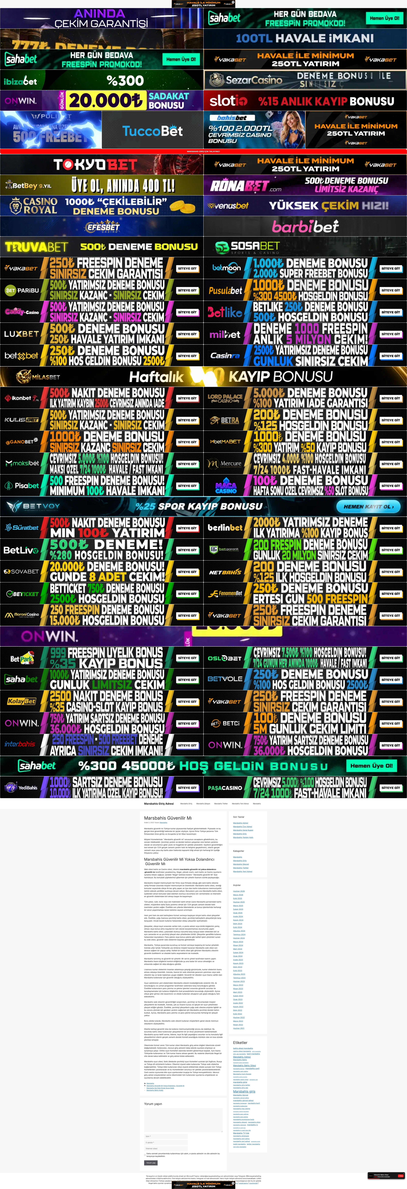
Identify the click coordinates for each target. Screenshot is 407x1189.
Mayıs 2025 (238, 906)
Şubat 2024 (238, 952)
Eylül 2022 (237, 1014)
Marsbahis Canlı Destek (242, 1074)
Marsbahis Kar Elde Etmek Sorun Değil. (160, 1088)
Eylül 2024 (237, 927)
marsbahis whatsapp (241, 1136)
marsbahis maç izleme (241, 1109)
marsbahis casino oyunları (240, 1077)
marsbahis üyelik (255, 1141)
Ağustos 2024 (239, 931)
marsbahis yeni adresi (241, 1141)
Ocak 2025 (237, 913)
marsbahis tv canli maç (239, 1128)
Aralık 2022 (238, 1003)
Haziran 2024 (239, 938)
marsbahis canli (252, 1068)
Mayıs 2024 (238, 942)
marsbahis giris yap (240, 1088)
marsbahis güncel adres (241, 1098)
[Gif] (203, 377)
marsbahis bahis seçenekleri (241, 1062)
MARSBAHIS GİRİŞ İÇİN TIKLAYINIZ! (203, 151)
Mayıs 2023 (238, 985)
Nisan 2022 (238, 1025)
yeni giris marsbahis (239, 1147)
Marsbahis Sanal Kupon (243, 830)
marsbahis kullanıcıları (240, 1106)
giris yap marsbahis (239, 1054)
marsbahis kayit (254, 1103)
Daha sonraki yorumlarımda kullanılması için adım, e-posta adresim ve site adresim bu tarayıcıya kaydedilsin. (183, 1154)
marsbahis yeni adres (241, 1139)
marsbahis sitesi (254, 1122)
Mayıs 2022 (238, 1021)
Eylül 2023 (237, 971)
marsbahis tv (252, 1125)
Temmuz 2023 (239, 978)
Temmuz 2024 (239, 934)
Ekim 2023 (237, 967)
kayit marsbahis (253, 1054)
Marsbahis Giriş (186, 804)
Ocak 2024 (238, 956)
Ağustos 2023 (239, 974)
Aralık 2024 (238, 916)
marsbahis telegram (239, 1125)
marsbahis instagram (240, 1103)
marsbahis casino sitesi (240, 1079)
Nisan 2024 (238, 945)
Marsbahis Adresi (240, 823)
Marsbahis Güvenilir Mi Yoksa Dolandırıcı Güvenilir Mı (165, 1086)
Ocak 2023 (238, 999)
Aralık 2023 (238, 960)
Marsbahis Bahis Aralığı (155, 1090)
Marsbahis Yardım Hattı (243, 837)
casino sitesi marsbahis (242, 1051)
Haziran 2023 (239, 981)
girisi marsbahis (256, 1051)
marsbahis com (253, 1079)
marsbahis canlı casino (240, 1071)
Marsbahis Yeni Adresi (240, 804)
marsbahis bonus (238, 1069)
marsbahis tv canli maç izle (242, 1130)
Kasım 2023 (238, 963)
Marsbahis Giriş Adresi (159, 803)
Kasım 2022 (238, 1007)
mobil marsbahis (239, 1144)
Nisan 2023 (238, 989)
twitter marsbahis (253, 1144)
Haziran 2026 (239, 891)
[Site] (101, 268)
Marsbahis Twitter (221, 804)
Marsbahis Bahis (240, 1060)
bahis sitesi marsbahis (243, 1048)
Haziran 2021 (238, 1028)
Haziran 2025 (239, 902)
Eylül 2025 (237, 898)
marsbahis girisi (240, 1082)
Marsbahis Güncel (240, 1095)
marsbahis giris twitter (241, 1085)
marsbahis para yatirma (240, 1114)
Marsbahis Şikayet (203, 804)
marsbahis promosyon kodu (243, 1119)
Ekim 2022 (237, 1010)
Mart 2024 (237, 949)
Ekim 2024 (237, 924)
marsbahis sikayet (240, 1122)
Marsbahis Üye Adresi (242, 827)
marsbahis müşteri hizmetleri (241, 1111)
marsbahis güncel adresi (243, 1100)
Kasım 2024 (238, 920)
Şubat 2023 (238, 996)
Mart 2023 (237, 992)
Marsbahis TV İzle (241, 1133)
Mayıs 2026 (238, 895)
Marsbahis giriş (244, 1091)
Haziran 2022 (239, 1017)
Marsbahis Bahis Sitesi (244, 1065)
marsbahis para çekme (240, 1117)
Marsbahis (257, 804)
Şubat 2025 (238, 909)
